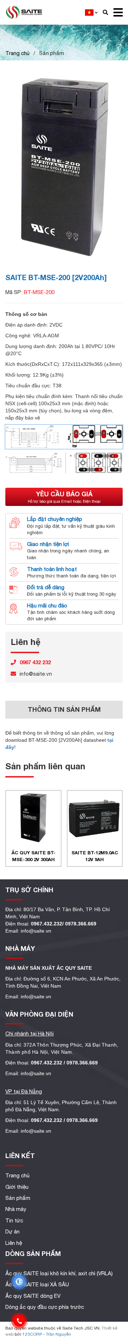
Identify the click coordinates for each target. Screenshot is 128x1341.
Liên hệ (13, 1243)
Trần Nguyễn (58, 1334)
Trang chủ (17, 53)
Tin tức (14, 1220)
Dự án (12, 1231)
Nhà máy (15, 1209)
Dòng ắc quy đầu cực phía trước (44, 1307)
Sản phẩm (17, 1198)
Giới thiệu (16, 1187)
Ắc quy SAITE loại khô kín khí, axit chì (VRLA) (59, 1273)
